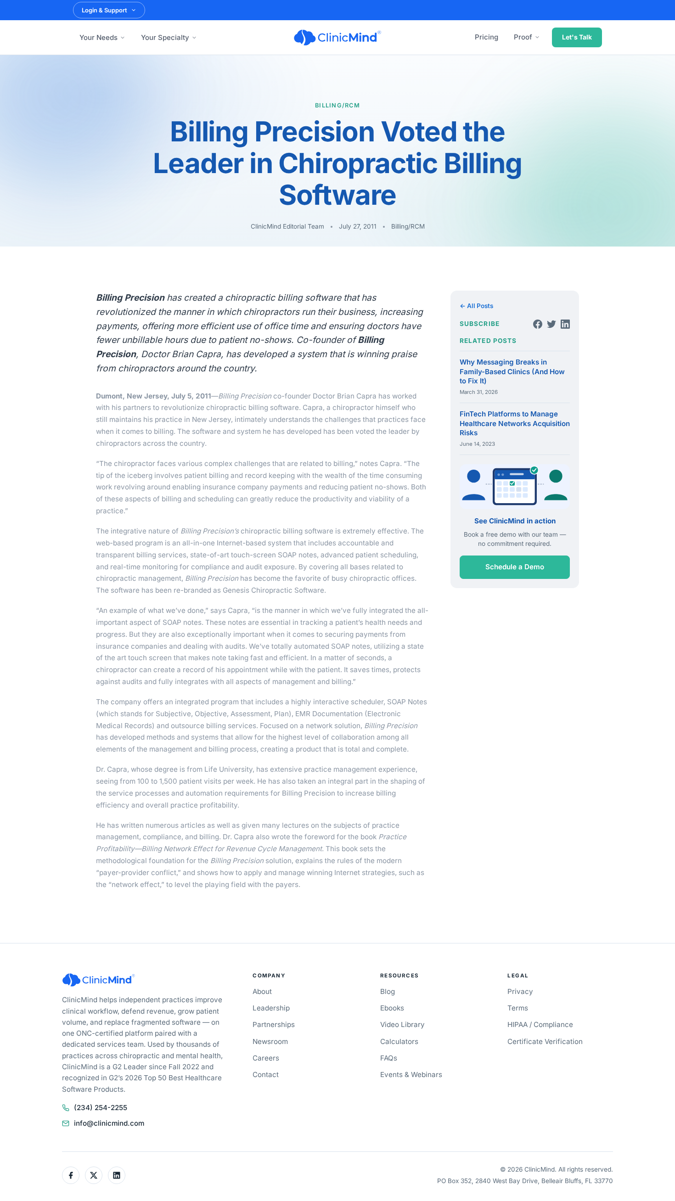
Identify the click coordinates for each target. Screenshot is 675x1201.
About (262, 991)
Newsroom (270, 1041)
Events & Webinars (411, 1074)
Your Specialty (165, 37)
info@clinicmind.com (109, 1123)
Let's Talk (577, 37)
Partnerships (274, 1024)
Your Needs (98, 37)
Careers (266, 1058)
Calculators (399, 1041)
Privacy (520, 991)
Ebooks (392, 1008)
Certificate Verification (545, 1041)
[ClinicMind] (337, 37)
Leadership (271, 1008)
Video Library (402, 1024)
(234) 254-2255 (100, 1107)
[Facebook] (537, 324)
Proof (523, 37)
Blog (387, 991)
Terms (517, 1008)
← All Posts (476, 305)
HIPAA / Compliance (540, 1024)
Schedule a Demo (514, 567)
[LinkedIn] (565, 324)
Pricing (486, 37)
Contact (266, 1074)
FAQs (388, 1058)
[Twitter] (551, 324)
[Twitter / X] (93, 1175)
